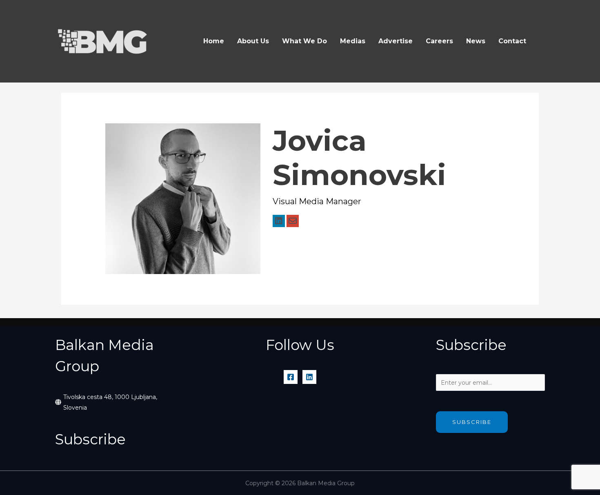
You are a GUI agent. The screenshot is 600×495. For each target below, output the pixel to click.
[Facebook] (291, 377)
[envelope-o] (293, 221)
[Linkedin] (309, 377)
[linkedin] (279, 221)
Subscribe (471, 422)
